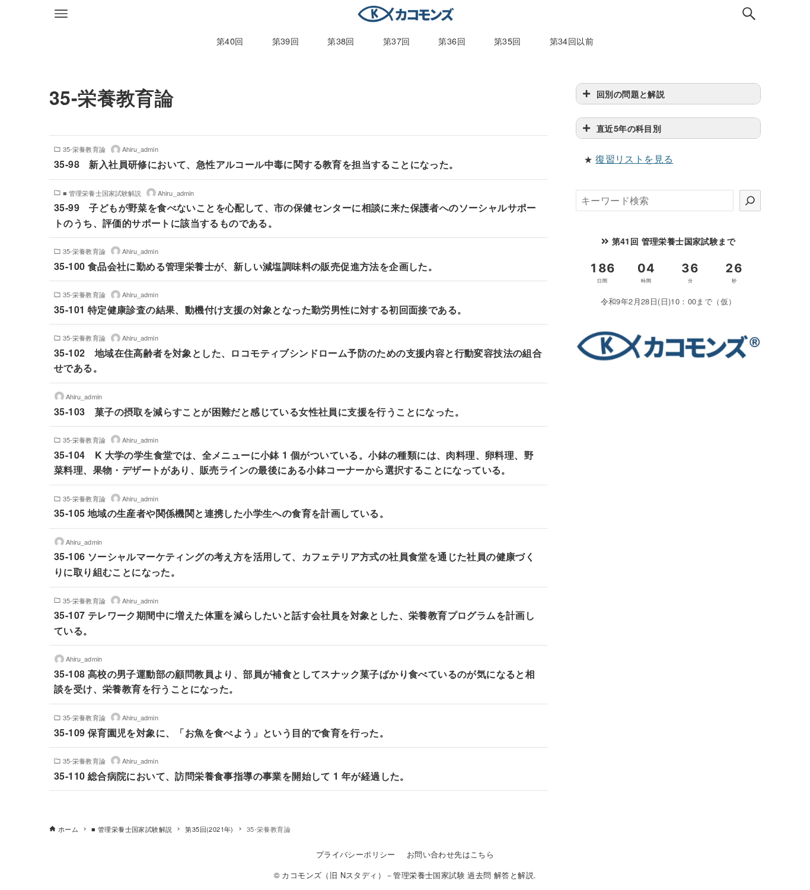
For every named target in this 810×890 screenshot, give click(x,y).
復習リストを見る (634, 159)
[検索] (750, 200)
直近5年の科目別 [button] (629, 128)
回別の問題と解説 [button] (631, 94)
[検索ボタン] (749, 14)
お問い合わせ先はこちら (450, 854)
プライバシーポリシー (356, 854)
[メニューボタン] (61, 14)
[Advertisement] (668, 458)
